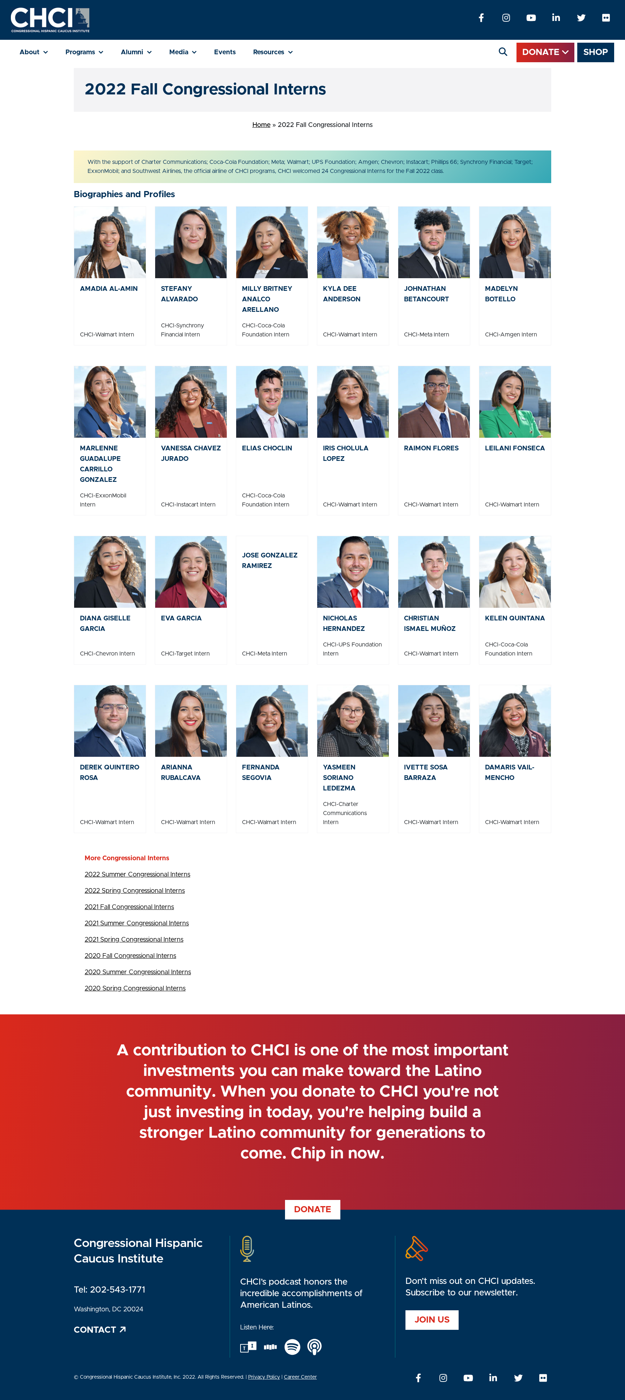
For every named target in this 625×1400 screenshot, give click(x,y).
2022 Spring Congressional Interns (135, 891)
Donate (542, 52)
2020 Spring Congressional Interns (135, 988)
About (38, 52)
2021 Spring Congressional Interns (134, 940)
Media (187, 52)
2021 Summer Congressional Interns (137, 923)
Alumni (141, 52)
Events (225, 52)
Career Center (300, 1377)
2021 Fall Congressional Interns (129, 907)
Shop (595, 52)
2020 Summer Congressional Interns (138, 972)
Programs (88, 52)
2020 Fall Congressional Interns (130, 956)
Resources (277, 52)
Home (261, 125)
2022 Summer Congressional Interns (137, 874)
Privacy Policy (264, 1377)
